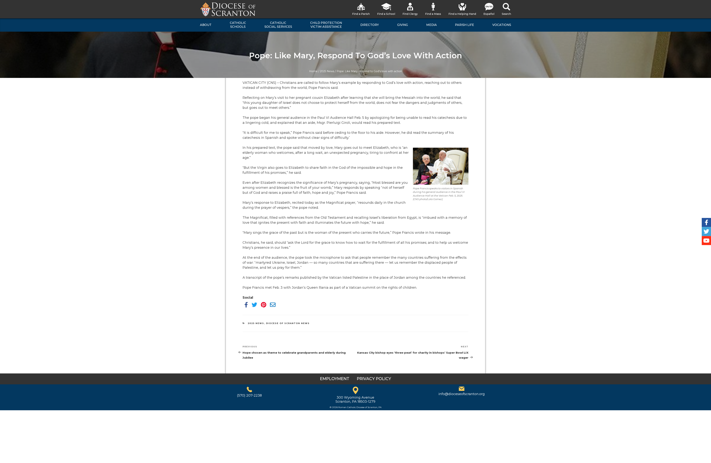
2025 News (327, 71)
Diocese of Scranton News (288, 323)
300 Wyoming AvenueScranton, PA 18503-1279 (355, 399)
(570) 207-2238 (249, 395)
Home (313, 71)
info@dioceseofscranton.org (461, 394)
